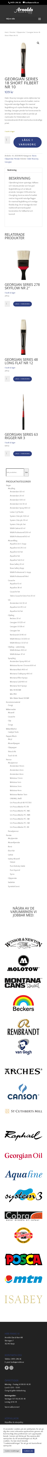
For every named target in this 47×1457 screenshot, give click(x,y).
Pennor (9, 760)
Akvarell (11, 713)
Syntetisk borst (13, 886)
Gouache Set (15, 592)
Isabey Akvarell (14, 859)
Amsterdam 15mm (17, 766)
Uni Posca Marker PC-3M (20, 819)
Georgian (8, 162)
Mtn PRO (13, 694)
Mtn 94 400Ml (15, 690)
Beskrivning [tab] (11, 170)
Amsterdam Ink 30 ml (18, 504)
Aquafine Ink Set (16, 552)
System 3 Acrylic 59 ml (19, 520)
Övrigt (10, 705)
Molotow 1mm (15, 782)
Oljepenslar (21, 32)
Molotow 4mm (16, 790)
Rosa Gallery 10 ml (17, 564)
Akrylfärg (11, 488)
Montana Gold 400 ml (18, 682)
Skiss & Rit (12, 752)
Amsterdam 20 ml (17, 496)
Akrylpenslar (13, 838)
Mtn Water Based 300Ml (19, 698)
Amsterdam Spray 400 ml (20, 508)
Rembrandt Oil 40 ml (18, 635)
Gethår (10, 855)
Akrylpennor (13, 763)
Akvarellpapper (14, 743)
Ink (9, 600)
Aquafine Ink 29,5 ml (18, 548)
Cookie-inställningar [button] (12, 1451)
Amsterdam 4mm (17, 774)
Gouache (11, 580)
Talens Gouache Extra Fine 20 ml (22, 596)
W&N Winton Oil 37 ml (19, 643)
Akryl (10, 739)
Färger (8, 485)
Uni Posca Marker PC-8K (19, 827)
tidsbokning (20, 1391)
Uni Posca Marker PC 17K (19, 807)
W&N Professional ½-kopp (20, 572)
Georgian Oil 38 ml (17, 627)
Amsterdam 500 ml (17, 500)
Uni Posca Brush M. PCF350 (20, 803)
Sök (26, 472)
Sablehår (11, 882)
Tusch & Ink (12, 756)
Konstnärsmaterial (13, 702)
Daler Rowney (32, 159)
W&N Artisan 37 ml (17, 654)
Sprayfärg (12, 658)
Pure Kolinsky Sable (17, 866)
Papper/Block (11, 736)
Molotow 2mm (16, 786)
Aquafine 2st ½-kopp (18, 544)
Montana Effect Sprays (18, 678)
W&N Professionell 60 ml (20, 537)
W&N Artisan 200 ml (18, 650)
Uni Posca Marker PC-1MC (20, 811)
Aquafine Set (15, 556)
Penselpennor (13, 831)
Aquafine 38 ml (16, 588)
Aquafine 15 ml (15, 584)
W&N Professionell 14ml (19, 576)
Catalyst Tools (13, 732)
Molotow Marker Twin (18, 795)
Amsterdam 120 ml (17, 492)
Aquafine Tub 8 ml (17, 560)
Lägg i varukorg (27, 142)
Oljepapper (12, 747)
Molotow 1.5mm (16, 778)
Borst (34, 156)
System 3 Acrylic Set (18, 524)
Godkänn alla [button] (28, 1451)
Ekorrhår (11, 851)
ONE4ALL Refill (16, 799)
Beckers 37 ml (15, 618)
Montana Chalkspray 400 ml (21, 674)
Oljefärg (11, 615)
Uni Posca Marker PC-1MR (20, 815)
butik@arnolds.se (17, 1362)
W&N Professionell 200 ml (20, 532)
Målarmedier (11, 709)
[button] (38, 43)
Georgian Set (15, 631)
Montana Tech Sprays (18, 686)
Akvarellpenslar (14, 842)
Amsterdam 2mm (17, 770)
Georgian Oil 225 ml (17, 622)
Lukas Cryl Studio (17, 512)
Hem (6, 32)
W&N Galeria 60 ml (17, 528)
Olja (9, 721)
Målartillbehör (11, 729)
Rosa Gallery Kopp (17, 568)
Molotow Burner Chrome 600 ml (23, 665)
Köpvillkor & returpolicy (14, 1422)
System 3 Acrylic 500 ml (19, 516)
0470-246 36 (16, 1359)
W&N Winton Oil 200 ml (20, 639)
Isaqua (12, 862)
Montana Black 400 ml (19, 670)
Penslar (12, 32)
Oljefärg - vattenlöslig (16, 647)
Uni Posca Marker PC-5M (20, 823)
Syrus (12, 874)
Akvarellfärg (12, 541)
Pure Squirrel (15, 870)
